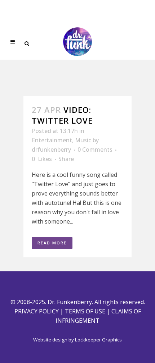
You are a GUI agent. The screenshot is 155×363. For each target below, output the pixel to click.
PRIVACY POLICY (36, 311)
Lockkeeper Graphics (98, 339)
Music (83, 140)
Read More (52, 242)
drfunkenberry (51, 149)
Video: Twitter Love (62, 115)
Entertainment (52, 140)
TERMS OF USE (85, 311)
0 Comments (95, 149)
